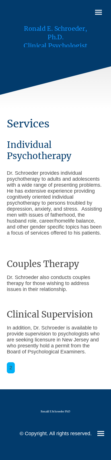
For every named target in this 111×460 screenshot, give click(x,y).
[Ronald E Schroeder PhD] (55, 418)
